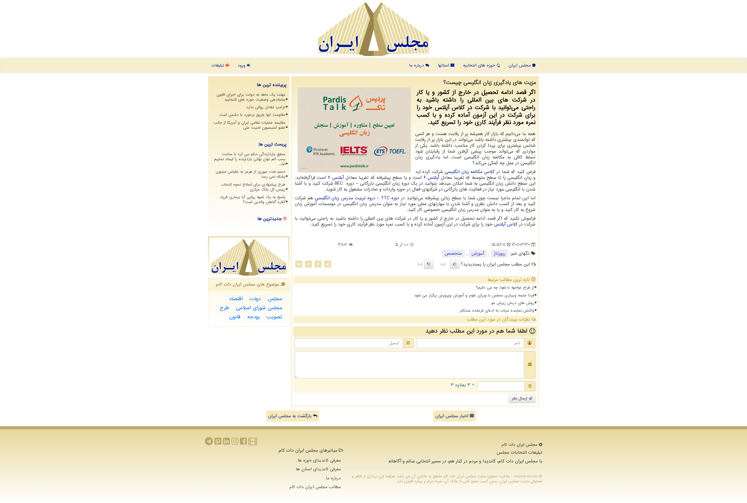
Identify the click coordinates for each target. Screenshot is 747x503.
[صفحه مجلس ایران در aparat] (252, 442)
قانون (234, 317)
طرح (224, 308)
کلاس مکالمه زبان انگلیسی (470, 171)
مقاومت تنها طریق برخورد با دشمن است (252, 115)
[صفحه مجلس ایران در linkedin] (226, 442)
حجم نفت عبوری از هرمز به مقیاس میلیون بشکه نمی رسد (250, 174)
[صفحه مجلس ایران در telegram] (209, 442)
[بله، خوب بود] (454, 264)
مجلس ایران (520, 65)
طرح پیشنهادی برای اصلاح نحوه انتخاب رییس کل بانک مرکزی (253, 187)
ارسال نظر (520, 398)
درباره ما (417, 65)
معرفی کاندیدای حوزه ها (319, 460)
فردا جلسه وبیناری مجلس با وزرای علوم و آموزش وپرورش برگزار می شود (474, 295)
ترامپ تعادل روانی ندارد (265, 107)
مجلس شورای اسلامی (259, 308)
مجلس (275, 299)
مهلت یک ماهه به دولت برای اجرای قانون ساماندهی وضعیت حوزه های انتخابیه (251, 97)
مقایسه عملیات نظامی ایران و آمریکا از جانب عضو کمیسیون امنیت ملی (249, 125)
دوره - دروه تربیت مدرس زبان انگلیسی (357, 198)
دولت (255, 299)
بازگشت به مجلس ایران (290, 416)
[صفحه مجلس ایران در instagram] (234, 442)
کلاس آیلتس (506, 224)
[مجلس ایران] (373, 29)
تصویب (274, 317)
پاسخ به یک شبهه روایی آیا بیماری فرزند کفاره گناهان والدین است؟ (252, 199)
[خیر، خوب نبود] (428, 264)
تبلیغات (219, 65)
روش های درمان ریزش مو (512, 303)
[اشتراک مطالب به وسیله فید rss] (299, 264)
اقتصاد (236, 299)
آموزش (478, 253)
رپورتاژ (499, 253)
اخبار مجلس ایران (452, 416)
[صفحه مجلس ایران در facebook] (243, 442)
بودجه (253, 317)
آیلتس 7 (336, 177)
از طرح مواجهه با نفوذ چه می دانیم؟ (505, 287)
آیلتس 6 (431, 177)
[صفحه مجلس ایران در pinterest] (217, 442)
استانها (444, 65)
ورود (242, 65)
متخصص (453, 253)
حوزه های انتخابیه (480, 65)
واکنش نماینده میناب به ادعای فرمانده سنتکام (497, 310)
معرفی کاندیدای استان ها (318, 469)
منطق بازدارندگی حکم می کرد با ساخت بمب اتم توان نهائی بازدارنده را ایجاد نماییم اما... (249, 159)
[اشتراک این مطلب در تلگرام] (328, 264)
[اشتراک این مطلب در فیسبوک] (318, 264)
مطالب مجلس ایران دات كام (315, 487)
